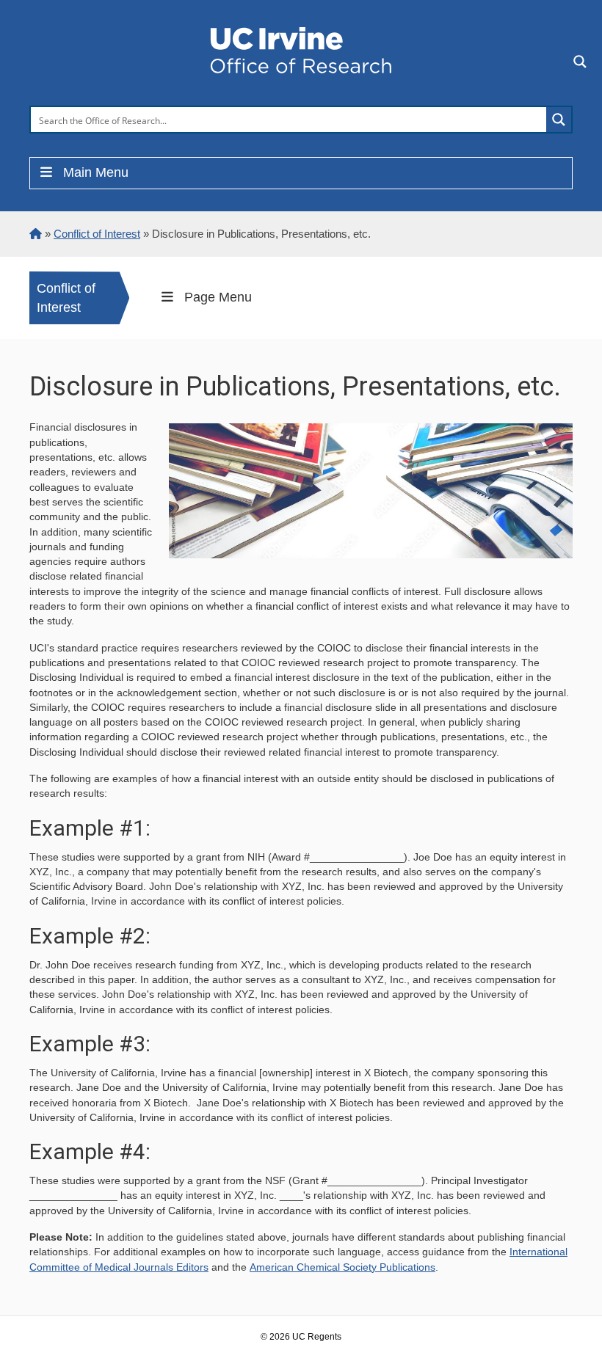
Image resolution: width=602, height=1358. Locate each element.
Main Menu (95, 172)
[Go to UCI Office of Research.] (35, 233)
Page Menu (218, 297)
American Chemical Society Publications (342, 1267)
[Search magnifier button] (558, 119)
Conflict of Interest (66, 298)
